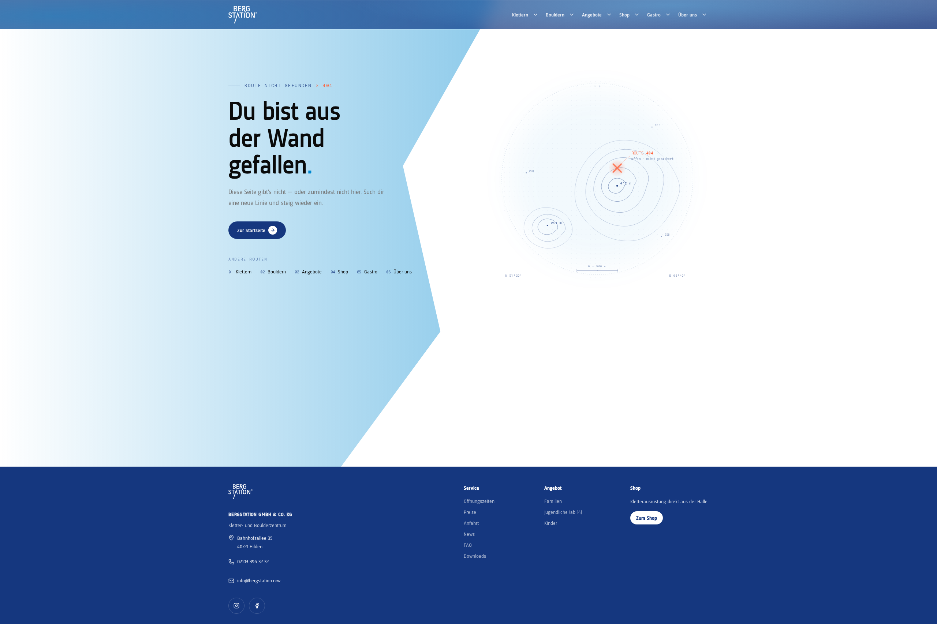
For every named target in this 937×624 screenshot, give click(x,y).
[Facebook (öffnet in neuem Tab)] (257, 606)
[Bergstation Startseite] (242, 14)
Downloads (475, 556)
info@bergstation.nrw (258, 580)
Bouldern (555, 15)
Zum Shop (646, 518)
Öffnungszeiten (479, 501)
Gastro (654, 15)
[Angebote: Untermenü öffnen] (609, 14)
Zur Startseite (251, 230)
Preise (470, 512)
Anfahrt (471, 523)
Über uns (687, 15)
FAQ (468, 545)
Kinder (550, 523)
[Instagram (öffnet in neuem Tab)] (236, 606)
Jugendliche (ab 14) (563, 512)
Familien (553, 501)
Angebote (592, 15)
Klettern (520, 15)
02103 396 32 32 (253, 561)
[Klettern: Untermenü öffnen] (535, 14)
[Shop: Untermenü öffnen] (636, 14)
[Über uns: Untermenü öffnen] (704, 14)
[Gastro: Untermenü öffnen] (668, 14)
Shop (624, 15)
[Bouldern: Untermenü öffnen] (571, 14)
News (469, 534)
